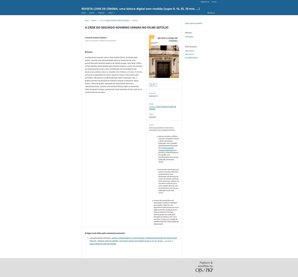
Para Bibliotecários (191, 58)
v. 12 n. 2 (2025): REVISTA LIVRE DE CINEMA (114, 20)
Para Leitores (189, 51)
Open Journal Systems (193, 23)
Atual (83, 13)
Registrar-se (205, 2)
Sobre (110, 13)
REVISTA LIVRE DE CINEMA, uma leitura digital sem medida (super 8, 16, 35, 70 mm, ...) (140, 9)
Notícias (101, 13)
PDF (153, 85)
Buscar (212, 13)
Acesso (214, 2)
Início (87, 20)
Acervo (92, 13)
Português (189, 37)
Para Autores (189, 54)
